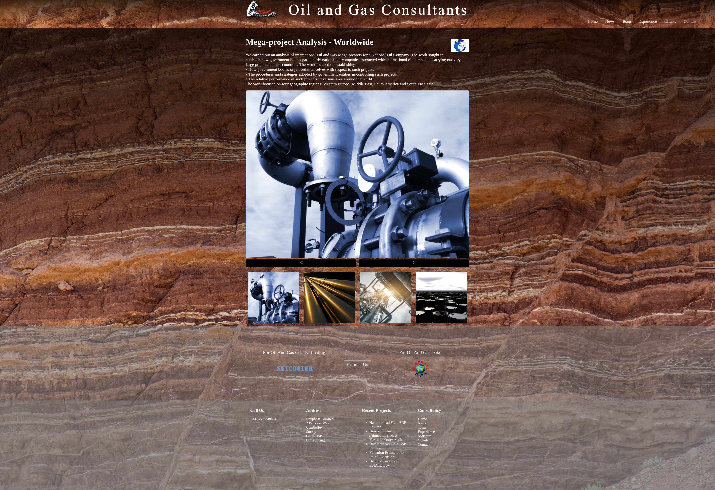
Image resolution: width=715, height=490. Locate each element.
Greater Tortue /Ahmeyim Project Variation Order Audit (385, 435)
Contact (690, 21)
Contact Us (357, 364)
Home (593, 21)
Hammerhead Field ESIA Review (383, 463)
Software (424, 436)
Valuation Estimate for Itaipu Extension (386, 454)
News (610, 21)
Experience (647, 21)
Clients (670, 21)
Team (626, 21)
